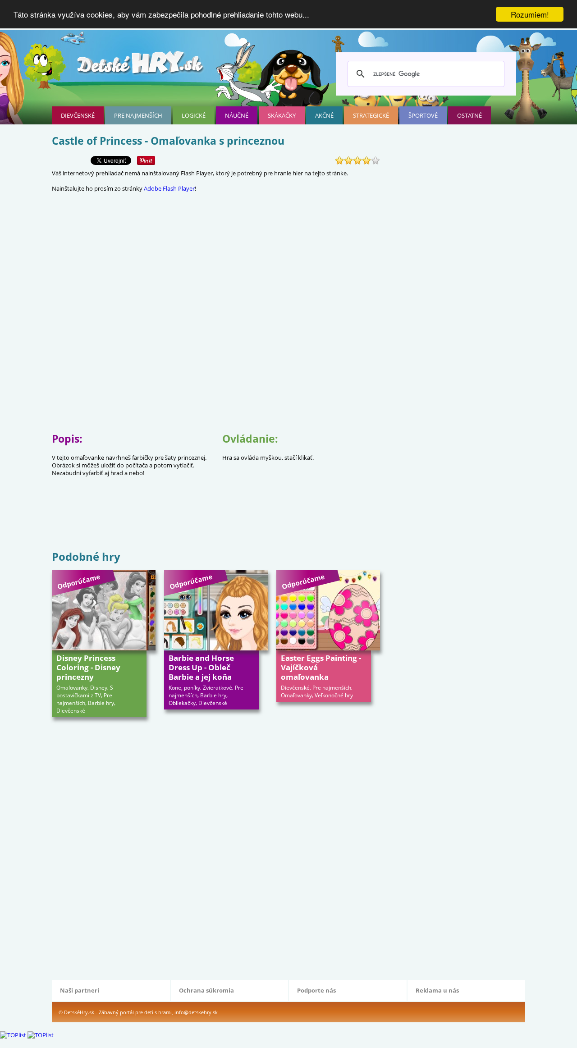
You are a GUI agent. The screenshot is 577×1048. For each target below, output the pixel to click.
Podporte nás (316, 990)
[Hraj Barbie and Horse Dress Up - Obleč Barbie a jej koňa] (216, 610)
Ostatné (469, 115)
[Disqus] (216, 847)
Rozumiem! (530, 14)
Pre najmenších (138, 115)
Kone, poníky (184, 687)
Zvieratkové (217, 687)
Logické (194, 115)
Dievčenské (78, 115)
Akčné (324, 115)
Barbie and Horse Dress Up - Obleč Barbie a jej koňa (201, 667)
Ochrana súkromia (206, 990)
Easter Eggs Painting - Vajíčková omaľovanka (321, 667)
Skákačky (282, 115)
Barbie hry (101, 703)
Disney (98, 687)
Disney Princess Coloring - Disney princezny (88, 667)
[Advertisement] (216, 519)
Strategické (371, 115)
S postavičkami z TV (84, 691)
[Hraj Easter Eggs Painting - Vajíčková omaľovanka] (328, 610)
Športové (423, 115)
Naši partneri (79, 990)
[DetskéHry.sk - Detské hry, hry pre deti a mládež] (141, 66)
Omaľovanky (71, 687)
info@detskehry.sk (196, 1012)
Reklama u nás (437, 990)
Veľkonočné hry (334, 695)
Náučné (236, 115)
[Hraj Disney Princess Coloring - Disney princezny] (104, 610)
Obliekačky (182, 703)
